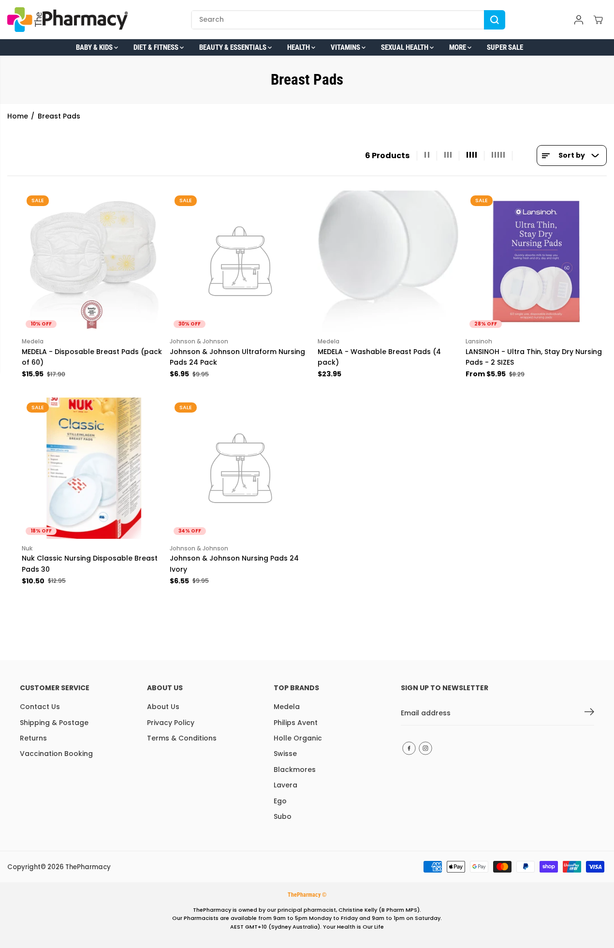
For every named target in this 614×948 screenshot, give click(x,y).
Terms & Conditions (182, 738)
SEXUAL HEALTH (405, 47)
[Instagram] (425, 748)
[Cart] (598, 20)
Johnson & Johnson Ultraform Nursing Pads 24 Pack (237, 357)
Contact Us (40, 706)
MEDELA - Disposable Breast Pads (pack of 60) (92, 357)
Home (17, 116)
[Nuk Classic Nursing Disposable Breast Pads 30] (92, 468)
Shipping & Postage (54, 722)
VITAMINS (346, 47)
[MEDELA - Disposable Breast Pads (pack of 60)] (92, 261)
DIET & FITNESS (156, 47)
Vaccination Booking (56, 753)
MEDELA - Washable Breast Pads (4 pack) (379, 357)
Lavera (285, 785)
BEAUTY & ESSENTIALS (233, 47)
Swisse (285, 753)
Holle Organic (298, 738)
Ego (280, 801)
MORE (458, 47)
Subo (283, 816)
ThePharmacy (88, 867)
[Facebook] (409, 748)
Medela (287, 706)
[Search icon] (494, 20)
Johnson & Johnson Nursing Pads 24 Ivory (234, 563)
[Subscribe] (589, 713)
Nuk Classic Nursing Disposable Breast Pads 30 (90, 563)
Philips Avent (296, 722)
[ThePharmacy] (67, 19)
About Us (163, 706)
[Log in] (578, 20)
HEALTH (299, 47)
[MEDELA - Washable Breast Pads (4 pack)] (388, 261)
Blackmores (295, 769)
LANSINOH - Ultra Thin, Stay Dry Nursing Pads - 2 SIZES (534, 357)
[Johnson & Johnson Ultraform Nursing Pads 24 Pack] (240, 261)
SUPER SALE (505, 47)
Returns (33, 738)
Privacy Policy (170, 722)
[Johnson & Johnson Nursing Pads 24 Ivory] (240, 468)
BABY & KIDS (95, 47)
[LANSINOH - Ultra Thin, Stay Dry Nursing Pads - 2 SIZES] (536, 261)
